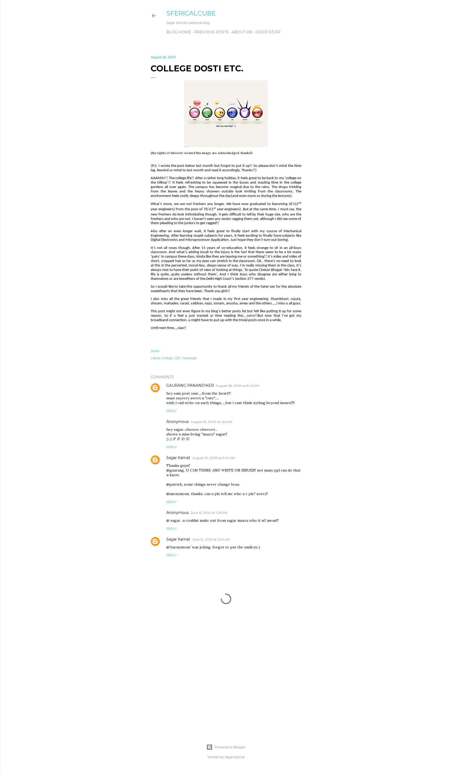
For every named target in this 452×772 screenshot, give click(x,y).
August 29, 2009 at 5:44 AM (213, 458)
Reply (171, 411)
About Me (241, 32)
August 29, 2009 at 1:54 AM (211, 422)
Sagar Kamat (178, 457)
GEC (177, 358)
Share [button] (155, 351)
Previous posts (211, 32)
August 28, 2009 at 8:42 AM (237, 386)
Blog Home (178, 32)
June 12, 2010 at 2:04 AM (211, 539)
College (167, 358)
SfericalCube (191, 13)
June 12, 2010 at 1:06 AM (209, 513)
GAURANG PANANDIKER (190, 385)
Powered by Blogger (230, 747)
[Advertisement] (226, 681)
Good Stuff (268, 32)
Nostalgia (190, 358)
